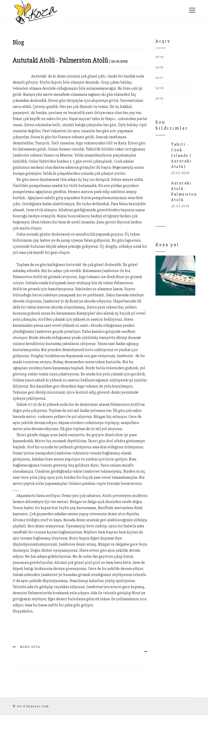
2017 (159, 78)
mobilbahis (22, 258)
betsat (37, 258)
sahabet (20, 76)
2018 (159, 67)
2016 (159, 88)
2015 (159, 99)
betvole (50, 258)
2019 (159, 57)
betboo (63, 258)
